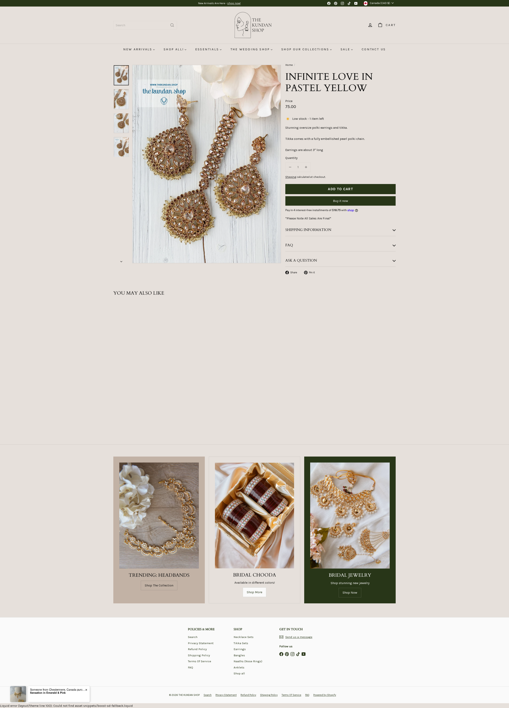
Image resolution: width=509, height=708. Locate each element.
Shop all (239, 673)
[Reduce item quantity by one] (290, 167)
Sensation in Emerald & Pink (48, 692)
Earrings (240, 649)
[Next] (121, 260)
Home (289, 65)
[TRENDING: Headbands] (159, 516)
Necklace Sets (244, 637)
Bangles (239, 655)
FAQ (190, 667)
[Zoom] (206, 164)
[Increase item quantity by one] (306, 167)
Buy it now (340, 201)
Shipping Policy (199, 655)
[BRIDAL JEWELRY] (350, 516)
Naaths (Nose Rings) (248, 661)
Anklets (239, 667)
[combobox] (145, 25)
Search (192, 637)
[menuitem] (139, 49)
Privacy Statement (201, 643)
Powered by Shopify (324, 694)
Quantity (291, 158)
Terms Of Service (199, 661)
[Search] (172, 25)
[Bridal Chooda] (254, 515)
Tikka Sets (241, 643)
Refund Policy (197, 649)
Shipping (290, 176)
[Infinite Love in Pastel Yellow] (135, 349)
